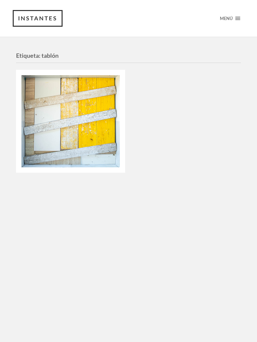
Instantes (37, 18)
